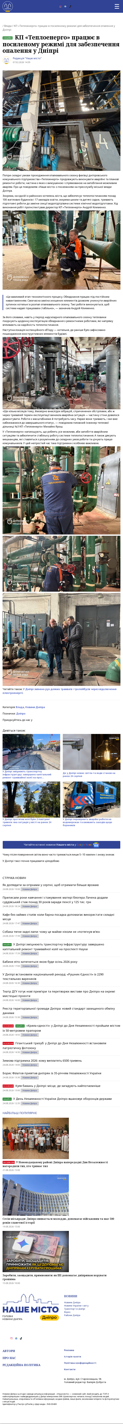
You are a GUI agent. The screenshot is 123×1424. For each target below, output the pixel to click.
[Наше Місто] (8, 6)
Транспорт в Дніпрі (74, 1308)
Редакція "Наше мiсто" (27, 58)
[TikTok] (70, 6)
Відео (67, 1311)
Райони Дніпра (72, 1315)
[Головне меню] (116, 6)
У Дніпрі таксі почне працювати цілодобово (31, 861)
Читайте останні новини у (58, 844)
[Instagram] (60, 6)
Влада (8, 26)
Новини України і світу (76, 1305)
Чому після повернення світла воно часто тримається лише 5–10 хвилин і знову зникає (58, 854)
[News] (65, 6)
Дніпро (20, 713)
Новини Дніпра (35, 707)
